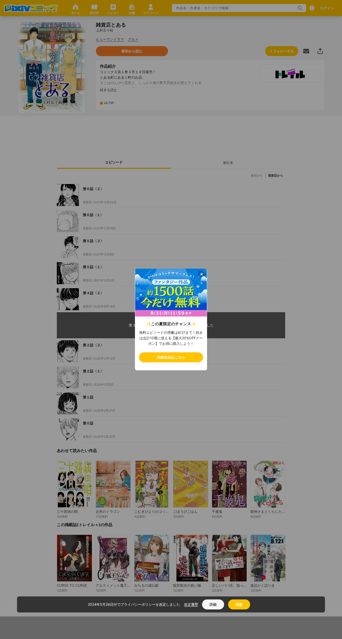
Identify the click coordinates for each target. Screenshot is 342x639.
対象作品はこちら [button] (171, 357)
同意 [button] (239, 604)
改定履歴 (191, 604)
